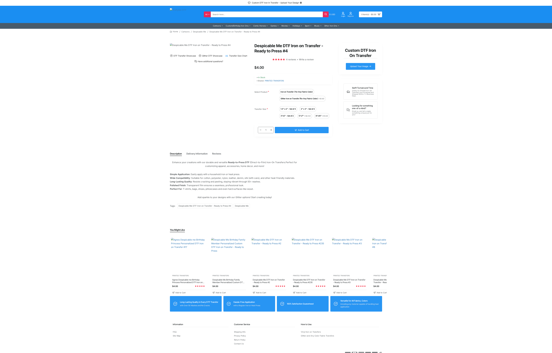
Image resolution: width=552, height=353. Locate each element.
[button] (302, 130)
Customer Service (242, 324)
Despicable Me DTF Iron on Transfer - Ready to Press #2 (269, 281)
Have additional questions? (210, 61)
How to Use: (306, 324)
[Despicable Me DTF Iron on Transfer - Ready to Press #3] (349, 255)
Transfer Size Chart (238, 56)
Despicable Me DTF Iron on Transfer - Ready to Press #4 (205, 206)
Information (178, 324)
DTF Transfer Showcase (185, 56)
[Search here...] (326, 14)
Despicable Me (199, 31)
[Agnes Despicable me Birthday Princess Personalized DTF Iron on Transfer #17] (188, 255)
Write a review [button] (306, 59)
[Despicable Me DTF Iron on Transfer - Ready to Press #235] (309, 255)
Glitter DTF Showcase (212, 56)
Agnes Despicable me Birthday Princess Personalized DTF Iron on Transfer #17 (187, 281)
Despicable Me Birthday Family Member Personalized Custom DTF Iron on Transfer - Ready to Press (228, 281)
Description (176, 153)
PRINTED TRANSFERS (274, 81)
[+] (271, 130)
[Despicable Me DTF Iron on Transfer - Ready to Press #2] (269, 255)
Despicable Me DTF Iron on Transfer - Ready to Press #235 (309, 281)
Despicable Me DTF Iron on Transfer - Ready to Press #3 (349, 281)
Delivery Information (197, 153)
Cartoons (185, 31)
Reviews (216, 153)
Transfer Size (260, 109)
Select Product (260, 92)
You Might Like (177, 229)
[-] (260, 130)
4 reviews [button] (291, 59)
